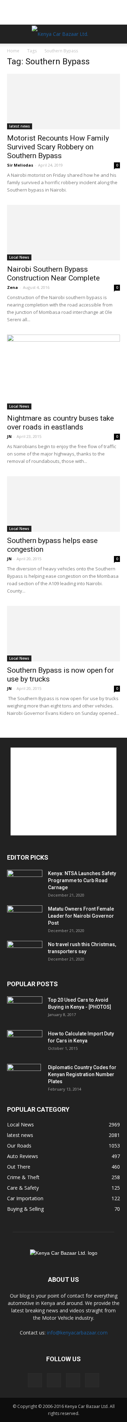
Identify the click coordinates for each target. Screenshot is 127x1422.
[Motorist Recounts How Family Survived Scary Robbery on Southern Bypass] (63, 101)
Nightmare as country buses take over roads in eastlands (60, 422)
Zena (12, 287)
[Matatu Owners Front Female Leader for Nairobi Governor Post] (24, 917)
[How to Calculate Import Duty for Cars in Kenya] (24, 1042)
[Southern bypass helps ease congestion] (63, 504)
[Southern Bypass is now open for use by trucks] (63, 633)
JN (9, 436)
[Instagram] (54, 1380)
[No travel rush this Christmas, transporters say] (24, 953)
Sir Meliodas (20, 165)
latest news (19, 126)
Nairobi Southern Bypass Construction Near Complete (53, 273)
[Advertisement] (63, 12)
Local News (19, 257)
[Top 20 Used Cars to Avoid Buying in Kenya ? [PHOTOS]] (24, 1008)
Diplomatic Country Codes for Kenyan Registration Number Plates (82, 1074)
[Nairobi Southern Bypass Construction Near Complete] (63, 232)
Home (13, 51)
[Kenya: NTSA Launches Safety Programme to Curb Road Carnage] (24, 882)
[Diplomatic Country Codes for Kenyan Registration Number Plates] (24, 1076)
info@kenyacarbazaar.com (77, 1332)
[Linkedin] (73, 1380)
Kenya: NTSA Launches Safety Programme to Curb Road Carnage (82, 880)
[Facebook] (35, 1380)
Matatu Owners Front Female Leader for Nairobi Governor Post (81, 916)
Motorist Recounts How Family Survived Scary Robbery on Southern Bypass (58, 147)
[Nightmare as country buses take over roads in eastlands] (63, 372)
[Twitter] (92, 1380)
